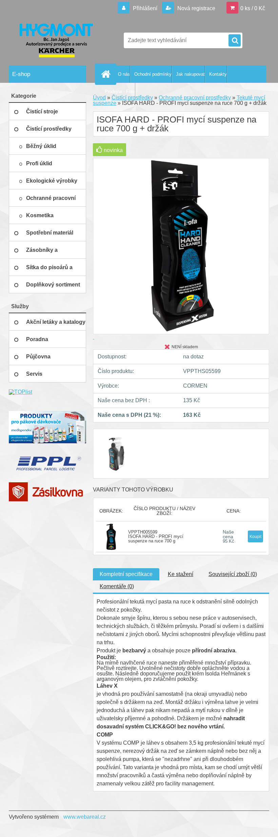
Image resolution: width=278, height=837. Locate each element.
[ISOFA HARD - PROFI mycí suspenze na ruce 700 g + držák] (117, 435)
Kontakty (218, 74)
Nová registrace (195, 8)
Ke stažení (180, 574)
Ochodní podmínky (153, 74)
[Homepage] (107, 74)
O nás (124, 74)
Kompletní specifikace (126, 574)
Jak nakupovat (190, 74)
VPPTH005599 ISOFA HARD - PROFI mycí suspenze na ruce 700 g (155, 536)
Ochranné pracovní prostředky (195, 97)
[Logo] (55, 40)
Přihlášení (145, 8)
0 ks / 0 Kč (252, 8)
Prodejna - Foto (120, 91)
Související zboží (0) (233, 574)
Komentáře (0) (117, 586)
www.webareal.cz (84, 817)
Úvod (99, 97)
